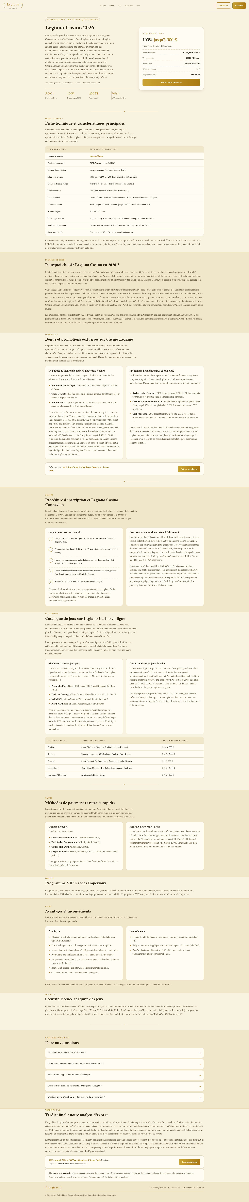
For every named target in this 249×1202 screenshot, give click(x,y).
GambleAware (94, 1177)
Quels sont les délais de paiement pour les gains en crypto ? (75, 1085)
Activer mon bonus (189, 469)
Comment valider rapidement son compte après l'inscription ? (75, 1063)
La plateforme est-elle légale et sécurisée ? (67, 1052)
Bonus (111, 5)
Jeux (119, 5)
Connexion (223, 5)
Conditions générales (157, 1187)
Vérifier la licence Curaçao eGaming (116, 1177)
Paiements (129, 5)
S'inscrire (239, 5)
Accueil (103, 5)
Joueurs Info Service (79, 1177)
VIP (138, 5)
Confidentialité (174, 1187)
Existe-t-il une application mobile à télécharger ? (70, 1074)
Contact (201, 1187)
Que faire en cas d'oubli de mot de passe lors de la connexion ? (76, 1096)
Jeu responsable (189, 1187)
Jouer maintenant (189, 1161)
